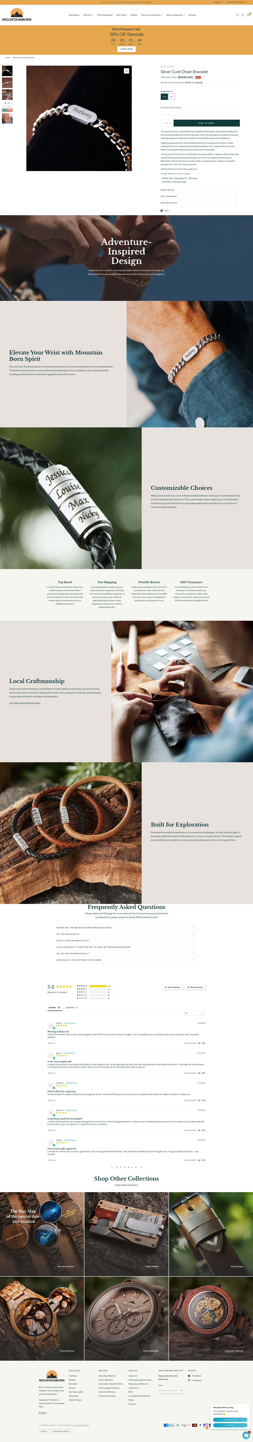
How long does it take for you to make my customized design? (94, 947)
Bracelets (73, 1384)
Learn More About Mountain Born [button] (24, 703)
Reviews (192, 15)
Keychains (73, 1396)
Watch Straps (237, 1266)
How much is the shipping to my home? (79, 960)
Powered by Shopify (81, 1425)
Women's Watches (107, 1392)
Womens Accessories (151, 15)
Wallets (133, 15)
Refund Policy (169, 203)
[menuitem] (74, 15)
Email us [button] (43, 1412)
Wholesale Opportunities (139, 1380)
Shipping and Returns (138, 1384)
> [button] (141, 1167)
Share (166, 211)
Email (160, 1385)
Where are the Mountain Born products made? (84, 928)
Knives (72, 1388)
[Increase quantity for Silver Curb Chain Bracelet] (170, 123)
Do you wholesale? (68, 934)
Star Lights (121, 15)
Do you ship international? (73, 954)
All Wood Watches (107, 1396)
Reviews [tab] (52, 1007)
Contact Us (133, 1388)
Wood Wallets (152, 1266)
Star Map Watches (65, 1266)
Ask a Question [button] (174, 987)
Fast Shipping (169, 196)
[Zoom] (126, 71)
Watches (87, 15)
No (171, 97)
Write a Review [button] (196, 987)
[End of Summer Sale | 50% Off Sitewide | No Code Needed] (126, 2)
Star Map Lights (76, 1392)
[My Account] (242, 15)
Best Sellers (74, 15)
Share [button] (53, 1043)
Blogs (131, 1400)
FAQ (130, 1392)
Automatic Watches (234, 1351)
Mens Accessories (174, 15)
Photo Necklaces (104, 15)
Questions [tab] (70, 1007)
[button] (200, 107)
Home (7, 57)
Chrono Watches (151, 1351)
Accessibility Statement (139, 1396)
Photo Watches (67, 1351)
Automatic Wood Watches (111, 1384)
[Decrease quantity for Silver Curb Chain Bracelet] (163, 123)
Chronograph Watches (109, 1388)
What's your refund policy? (73, 941)
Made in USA (167, 190)
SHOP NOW (126, 49)
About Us (132, 1376)
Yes (164, 97)
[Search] (237, 15)
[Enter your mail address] (181, 1390)
